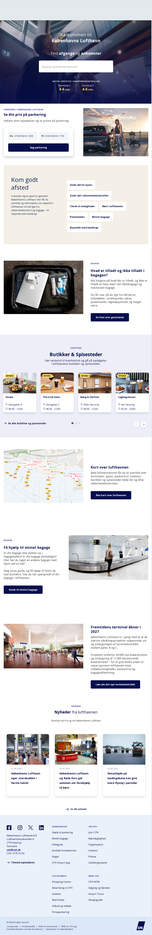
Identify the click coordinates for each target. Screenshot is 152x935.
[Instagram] (20, 827)
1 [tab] (72, 423)
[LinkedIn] (41, 827)
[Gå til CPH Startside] (140, 925)
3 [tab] (80, 423)
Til (42, 135)
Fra (11, 135)
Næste (144, 424)
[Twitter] (30, 827)
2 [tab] (76, 423)
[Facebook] (9, 827)
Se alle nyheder (79, 809)
